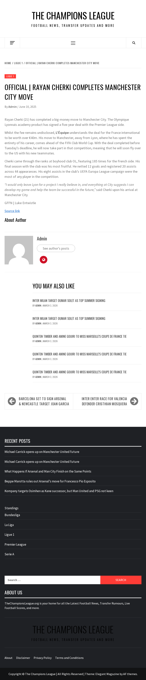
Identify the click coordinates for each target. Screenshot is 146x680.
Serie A (9, 554)
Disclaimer (23, 658)
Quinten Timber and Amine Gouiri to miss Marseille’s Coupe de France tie (79, 336)
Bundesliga (12, 515)
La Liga (9, 525)
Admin (12, 107)
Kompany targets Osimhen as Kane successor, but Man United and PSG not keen (59, 491)
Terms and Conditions (69, 658)
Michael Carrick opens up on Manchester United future (42, 452)
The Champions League (73, 15)
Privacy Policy (43, 658)
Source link (12, 211)
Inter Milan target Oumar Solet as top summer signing (69, 300)
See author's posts (56, 248)
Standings (11, 508)
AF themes (130, 674)
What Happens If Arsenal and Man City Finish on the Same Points (48, 471)
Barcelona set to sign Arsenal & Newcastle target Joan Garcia (44, 401)
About (9, 658)
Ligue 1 (10, 76)
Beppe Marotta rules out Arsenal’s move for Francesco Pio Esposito (50, 481)
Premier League (15, 544)
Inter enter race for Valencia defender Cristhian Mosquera (104, 401)
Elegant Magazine (107, 674)
